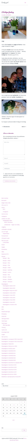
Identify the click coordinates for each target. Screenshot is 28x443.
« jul (13, 420)
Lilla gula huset (5, 238)
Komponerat (5, 235)
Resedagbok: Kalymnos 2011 (10, 290)
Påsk (3, 251)
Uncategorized (5, 332)
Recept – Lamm (7, 272)
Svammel (4, 316)
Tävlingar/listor (5, 318)
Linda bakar (6, 242)
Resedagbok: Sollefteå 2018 (8, 355)
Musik (3, 244)
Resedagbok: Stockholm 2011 (9, 365)
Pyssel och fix (5, 254)
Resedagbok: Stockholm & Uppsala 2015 (12, 362)
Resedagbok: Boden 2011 (9, 285)
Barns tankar (5, 198)
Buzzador (4, 200)
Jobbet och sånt (6, 218)
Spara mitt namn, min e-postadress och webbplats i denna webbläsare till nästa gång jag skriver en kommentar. (13, 175)
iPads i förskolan (8, 222)
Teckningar (4, 321)
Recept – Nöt (6, 274)
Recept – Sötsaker (7, 281)
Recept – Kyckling (7, 270)
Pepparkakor (6, 233)
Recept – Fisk (6, 265)
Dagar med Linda (6, 202)
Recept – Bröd (6, 260)
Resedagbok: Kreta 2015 (9, 297)
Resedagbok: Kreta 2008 (9, 292)
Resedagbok (5, 284)
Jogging (4, 227)
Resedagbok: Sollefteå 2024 (9, 358)
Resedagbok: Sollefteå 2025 (9, 360)
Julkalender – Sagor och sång (11, 224)
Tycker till (4, 329)
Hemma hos (5, 214)
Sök (2, 427)
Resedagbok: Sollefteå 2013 (8, 351)
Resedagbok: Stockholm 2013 (9, 367)
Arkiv (3, 383)
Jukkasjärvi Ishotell (6, 229)
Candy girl (4, 2)
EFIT (4, 209)
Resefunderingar (6, 311)
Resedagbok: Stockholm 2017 (9, 372)
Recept (3, 256)
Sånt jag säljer (6, 325)
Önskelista (4, 249)
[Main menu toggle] (25, 2)
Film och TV (5, 205)
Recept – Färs (6, 263)
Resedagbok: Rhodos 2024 (8, 348)
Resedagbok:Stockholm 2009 (9, 374)
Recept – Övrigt (7, 277)
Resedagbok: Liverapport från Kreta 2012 (12, 339)
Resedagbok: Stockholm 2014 (9, 369)
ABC (3, 307)
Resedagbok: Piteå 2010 (8, 343)
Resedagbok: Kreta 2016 (9, 300)
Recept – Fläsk (7, 267)
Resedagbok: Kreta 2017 (9, 302)
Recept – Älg (6, 258)
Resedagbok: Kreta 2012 (9, 295)
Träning (3, 327)
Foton (3, 207)
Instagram (5, 211)
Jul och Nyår (5, 231)
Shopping (4, 314)
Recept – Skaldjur (7, 279)
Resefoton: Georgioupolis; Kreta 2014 (11, 376)
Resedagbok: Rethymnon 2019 (9, 346)
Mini (3, 309)
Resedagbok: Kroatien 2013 (10, 304)
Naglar (3, 247)
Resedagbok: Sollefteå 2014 (8, 353)
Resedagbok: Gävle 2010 (9, 288)
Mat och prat (5, 240)
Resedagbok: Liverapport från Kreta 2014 (12, 341)
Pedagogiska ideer (7, 220)
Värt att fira (5, 336)
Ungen (3, 334)
